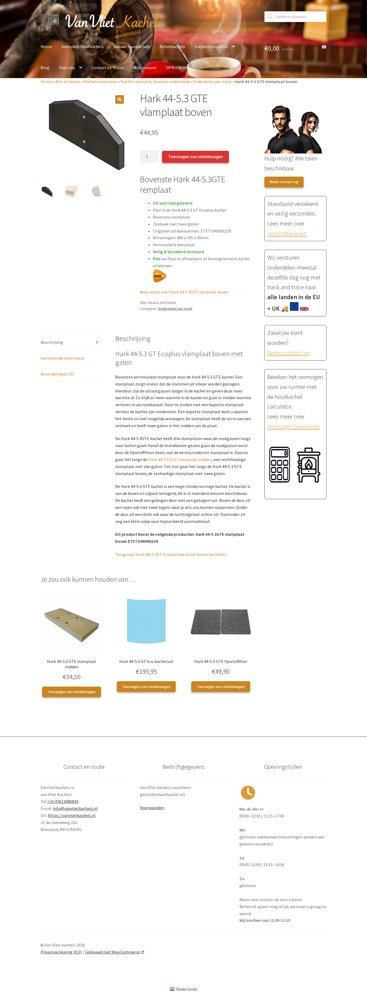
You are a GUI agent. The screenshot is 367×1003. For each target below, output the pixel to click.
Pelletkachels (172, 46)
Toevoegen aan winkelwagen (195, 156)
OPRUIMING (177, 67)
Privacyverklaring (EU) (61, 952)
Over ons (67, 67)
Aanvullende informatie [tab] (62, 358)
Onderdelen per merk (212, 81)
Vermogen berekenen (293, 426)
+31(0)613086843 (62, 801)
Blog (45, 67)
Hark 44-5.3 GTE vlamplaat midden (180, 459)
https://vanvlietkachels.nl (72, 815)
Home (46, 46)
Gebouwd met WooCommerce (112, 952)
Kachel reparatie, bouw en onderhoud (155, 81)
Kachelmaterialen (211, 46)
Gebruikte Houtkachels (82, 46)
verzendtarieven (287, 233)
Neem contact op (284, 181)
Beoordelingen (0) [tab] (57, 374)
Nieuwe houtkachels (131, 46)
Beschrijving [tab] (52, 342)
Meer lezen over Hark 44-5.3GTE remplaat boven (184, 292)
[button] (119, 99)
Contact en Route (107, 67)
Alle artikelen (67, 81)
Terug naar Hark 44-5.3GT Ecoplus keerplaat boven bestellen (171, 554)
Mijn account (145, 67)
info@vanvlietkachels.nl (75, 808)
